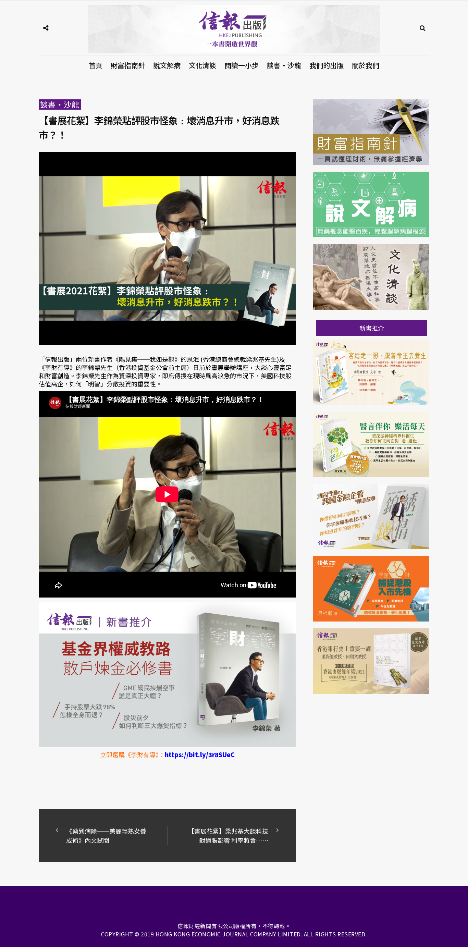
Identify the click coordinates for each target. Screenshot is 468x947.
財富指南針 (128, 65)
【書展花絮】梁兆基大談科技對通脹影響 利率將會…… (228, 835)
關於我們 (365, 65)
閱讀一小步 (241, 65)
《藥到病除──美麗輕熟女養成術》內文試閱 (106, 835)
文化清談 (202, 65)
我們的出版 (326, 65)
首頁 (95, 65)
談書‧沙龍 (284, 65)
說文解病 (167, 65)
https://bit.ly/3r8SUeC (200, 754)
